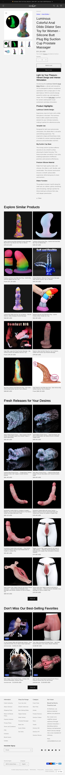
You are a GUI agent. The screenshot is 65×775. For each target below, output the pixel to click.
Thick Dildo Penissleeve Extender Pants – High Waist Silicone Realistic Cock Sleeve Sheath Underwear (46, 643)
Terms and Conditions (10, 726)
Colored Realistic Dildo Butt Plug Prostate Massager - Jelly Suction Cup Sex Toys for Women (46, 278)
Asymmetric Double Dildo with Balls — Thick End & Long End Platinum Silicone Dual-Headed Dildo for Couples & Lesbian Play (17, 550)
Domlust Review (37, 735)
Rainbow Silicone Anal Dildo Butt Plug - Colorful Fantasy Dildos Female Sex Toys (45, 315)
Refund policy (33, 769)
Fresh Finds (36, 703)
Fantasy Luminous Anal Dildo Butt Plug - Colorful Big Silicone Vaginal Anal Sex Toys (17, 278)
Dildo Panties (22, 717)
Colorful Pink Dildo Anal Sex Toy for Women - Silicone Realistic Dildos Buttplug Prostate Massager (17, 315)
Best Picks (35, 706)
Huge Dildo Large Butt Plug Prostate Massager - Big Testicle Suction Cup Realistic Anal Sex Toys (17, 352)
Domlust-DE (36, 728)
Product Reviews (37, 714)
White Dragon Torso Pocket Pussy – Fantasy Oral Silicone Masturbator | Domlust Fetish (16, 679)
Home (38, 14)
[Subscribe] (30, 750)
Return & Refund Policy (8, 715)
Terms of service (49, 769)
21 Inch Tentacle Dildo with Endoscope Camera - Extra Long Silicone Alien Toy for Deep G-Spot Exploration (18, 643)
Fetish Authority (8, 703)
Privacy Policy (7, 723)
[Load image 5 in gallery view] (7, 51)
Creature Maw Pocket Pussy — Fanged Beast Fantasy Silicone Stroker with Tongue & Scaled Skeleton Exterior (18, 474)
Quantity (38, 56)
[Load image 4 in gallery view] (29, 44)
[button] (3, 6)
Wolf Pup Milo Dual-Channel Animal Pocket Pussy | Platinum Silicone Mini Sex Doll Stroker (46, 679)
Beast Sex (21, 724)
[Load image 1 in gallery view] (7, 44)
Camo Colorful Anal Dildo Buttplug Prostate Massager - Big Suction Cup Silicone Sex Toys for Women (18, 242)
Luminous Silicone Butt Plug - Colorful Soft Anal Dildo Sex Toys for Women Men (46, 242)
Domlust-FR (36, 731)
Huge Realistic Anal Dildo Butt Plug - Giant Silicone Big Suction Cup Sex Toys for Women (47, 388)
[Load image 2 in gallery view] (14, 44)
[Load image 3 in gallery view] (22, 44)
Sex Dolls (21, 731)
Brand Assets (7, 737)
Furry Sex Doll (22, 703)
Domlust (17, 769)
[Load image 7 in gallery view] (22, 51)
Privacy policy (41, 769)
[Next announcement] (62, 1)
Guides (35, 710)
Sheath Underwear (23, 706)
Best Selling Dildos (23, 710)
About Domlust (8, 706)
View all (32, 598)
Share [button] (39, 198)
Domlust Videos (37, 717)
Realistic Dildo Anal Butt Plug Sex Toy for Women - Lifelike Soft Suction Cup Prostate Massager (46, 352)
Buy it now (49, 70)
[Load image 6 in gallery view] (14, 51)
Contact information (49, 771)
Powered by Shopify (24, 769)
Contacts (6, 733)
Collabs (6, 741)
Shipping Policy (8, 710)
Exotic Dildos (21, 728)
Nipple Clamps (22, 714)
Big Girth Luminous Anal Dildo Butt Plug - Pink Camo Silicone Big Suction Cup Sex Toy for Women (17, 388)
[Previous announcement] (3, 1)
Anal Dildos (45, 14)
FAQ (5, 730)
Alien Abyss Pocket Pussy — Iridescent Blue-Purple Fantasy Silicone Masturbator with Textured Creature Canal (46, 474)
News (34, 721)
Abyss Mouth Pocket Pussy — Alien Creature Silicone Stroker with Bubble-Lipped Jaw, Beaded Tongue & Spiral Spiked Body (17, 436)
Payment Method (8, 719)
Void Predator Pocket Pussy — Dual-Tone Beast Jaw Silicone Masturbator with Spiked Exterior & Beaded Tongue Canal (46, 436)
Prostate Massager (23, 721)
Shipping (45, 54)
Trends (34, 724)
